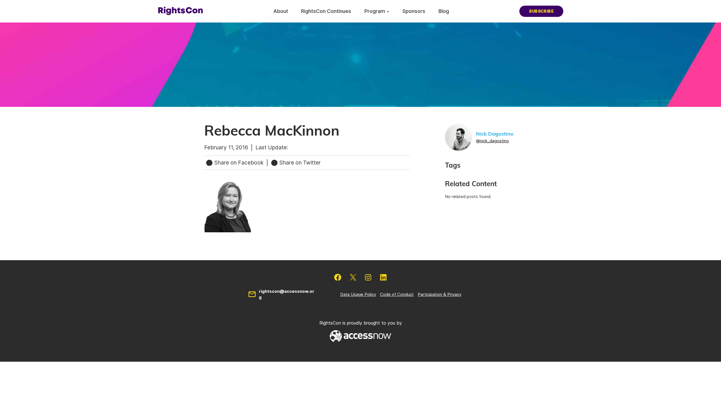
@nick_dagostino (492, 140)
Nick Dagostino (494, 134)
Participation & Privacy (439, 294)
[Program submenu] (388, 11)
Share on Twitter (299, 162)
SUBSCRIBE (541, 11)
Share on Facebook (239, 162)
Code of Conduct (397, 294)
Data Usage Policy (358, 294)
